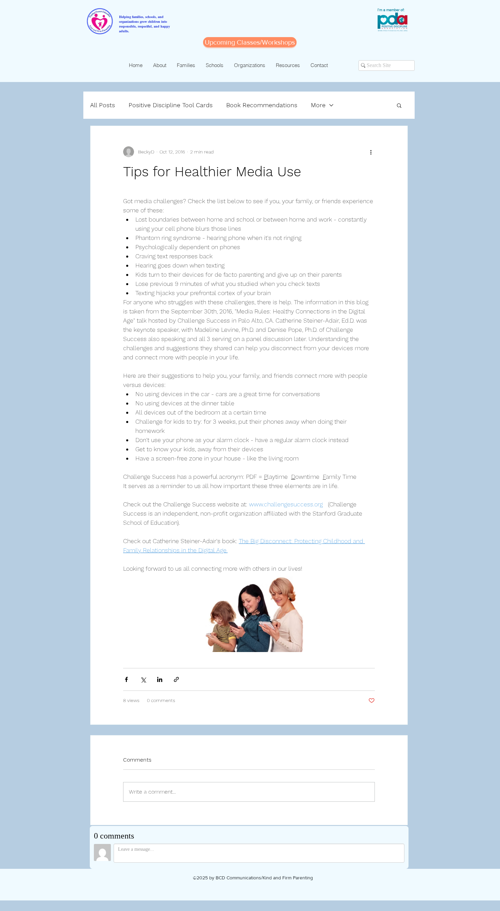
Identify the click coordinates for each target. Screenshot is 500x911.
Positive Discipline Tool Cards (171, 105)
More (318, 105)
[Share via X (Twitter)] (143, 679)
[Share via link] (176, 679)
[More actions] (371, 152)
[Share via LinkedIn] (159, 679)
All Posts (102, 105)
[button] (399, 105)
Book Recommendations (261, 105)
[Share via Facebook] (126, 679)
